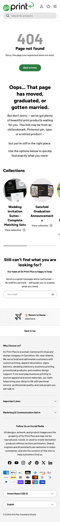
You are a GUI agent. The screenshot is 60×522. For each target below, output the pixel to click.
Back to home (30, 67)
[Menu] (55, 6)
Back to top (30, 331)
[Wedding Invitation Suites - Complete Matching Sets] (15, 190)
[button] (48, 6)
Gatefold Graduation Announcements (41, 213)
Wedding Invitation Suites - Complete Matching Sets (15, 216)
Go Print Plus (14, 514)
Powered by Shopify (28, 514)
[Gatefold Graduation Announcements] (42, 190)
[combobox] (30, 15)
